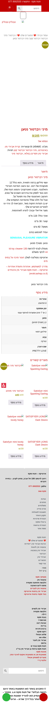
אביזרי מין (41, 557)
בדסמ (43, 643)
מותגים (43, 502)
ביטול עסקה (41, 522)
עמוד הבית (43, 35)
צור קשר (42, 563)
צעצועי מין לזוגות (38, 547)
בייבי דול (42, 571)
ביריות (43, 626)
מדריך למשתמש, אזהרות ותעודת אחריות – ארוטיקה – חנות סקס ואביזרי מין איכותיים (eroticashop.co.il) (27, 270)
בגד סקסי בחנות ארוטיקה (35, 594)
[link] (5, 679)
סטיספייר (42, 620)
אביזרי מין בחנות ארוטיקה (35, 591)
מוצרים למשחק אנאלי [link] (36, 657)
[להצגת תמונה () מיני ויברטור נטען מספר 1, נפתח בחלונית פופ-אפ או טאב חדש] (24, 65)
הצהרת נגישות (39, 525)
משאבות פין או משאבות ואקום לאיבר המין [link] (28, 654)
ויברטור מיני (17, 153)
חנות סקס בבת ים (38, 646)
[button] (19, 8)
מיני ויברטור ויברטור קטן (25, 150)
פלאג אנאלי (41, 634)
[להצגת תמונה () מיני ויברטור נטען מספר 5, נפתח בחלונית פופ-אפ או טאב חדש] (7, 98)
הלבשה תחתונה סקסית (36, 583)
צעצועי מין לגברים (38, 588)
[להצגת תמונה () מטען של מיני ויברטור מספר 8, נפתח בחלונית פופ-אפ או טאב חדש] (18, 117)
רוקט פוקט (41, 631)
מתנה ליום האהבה (38, 585)
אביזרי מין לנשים (39, 609)
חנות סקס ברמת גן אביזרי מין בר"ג (31, 649)
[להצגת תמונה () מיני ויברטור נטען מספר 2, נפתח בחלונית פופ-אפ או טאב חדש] (42, 98)
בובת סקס (41, 617)
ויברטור (12, 35)
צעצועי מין (41, 580)
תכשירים (42, 560)
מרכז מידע (41, 509)
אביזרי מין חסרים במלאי (36, 153)
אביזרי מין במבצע (38, 550)
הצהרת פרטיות (39, 519)
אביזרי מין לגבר (39, 640)
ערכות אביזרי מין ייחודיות (35, 544)
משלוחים (42, 505)
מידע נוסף (40, 405)
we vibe (42, 637)
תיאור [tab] (41, 163)
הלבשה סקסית (39, 611)
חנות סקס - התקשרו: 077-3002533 (24, 1)
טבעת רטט (41, 623)
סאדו (44, 568)
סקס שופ (42, 491)
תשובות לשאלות (39, 512)
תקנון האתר (41, 515)
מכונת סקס (41, 652)
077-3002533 (34, 486)
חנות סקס (41, 537)
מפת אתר (42, 528)
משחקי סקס (41, 577)
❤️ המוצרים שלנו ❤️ (26, 35)
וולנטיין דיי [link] (41, 660)
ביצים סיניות (41, 629)
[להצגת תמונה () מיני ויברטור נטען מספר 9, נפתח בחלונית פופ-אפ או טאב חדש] (7, 113)
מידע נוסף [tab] (28, 163)
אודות (43, 499)
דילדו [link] (44, 614)
